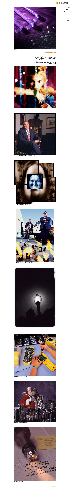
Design (68, 15)
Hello (69, 7)
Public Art (68, 9)
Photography (67, 13)
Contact (68, 20)
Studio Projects (67, 11)
